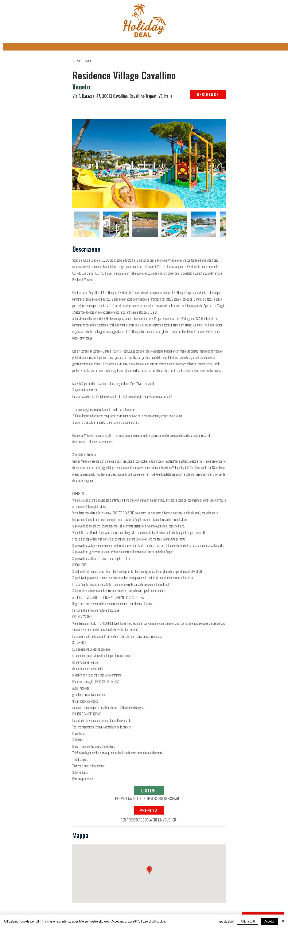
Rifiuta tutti (248, 921)
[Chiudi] (282, 921)
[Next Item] (219, 163)
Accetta (269, 921)
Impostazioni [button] (225, 921)
